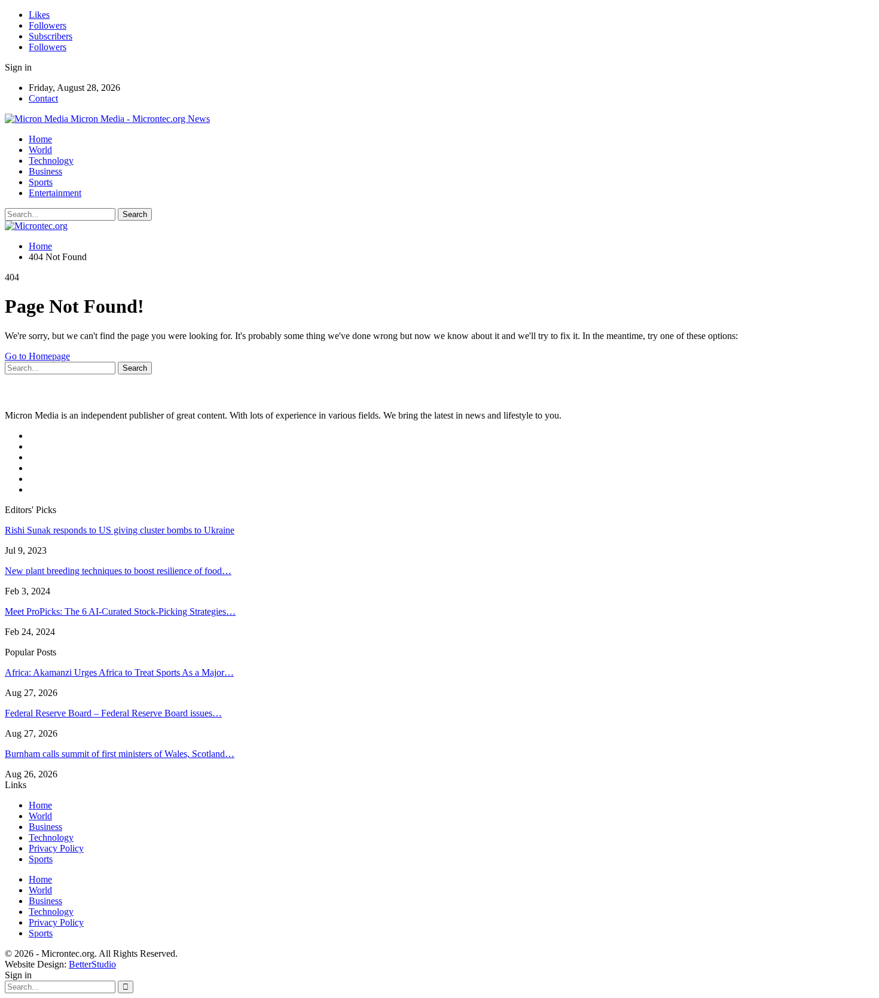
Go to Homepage (37, 356)
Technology (51, 160)
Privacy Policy (56, 848)
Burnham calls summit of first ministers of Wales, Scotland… (119, 754)
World (40, 150)
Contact (43, 98)
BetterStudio (92, 964)
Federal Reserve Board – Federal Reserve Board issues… (113, 713)
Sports (41, 182)
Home (40, 139)
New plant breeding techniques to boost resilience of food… (118, 571)
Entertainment (55, 193)
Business (45, 171)
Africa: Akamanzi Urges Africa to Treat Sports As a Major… (119, 672)
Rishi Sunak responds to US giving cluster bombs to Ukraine (119, 530)
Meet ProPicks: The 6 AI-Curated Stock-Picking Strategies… (120, 611)
